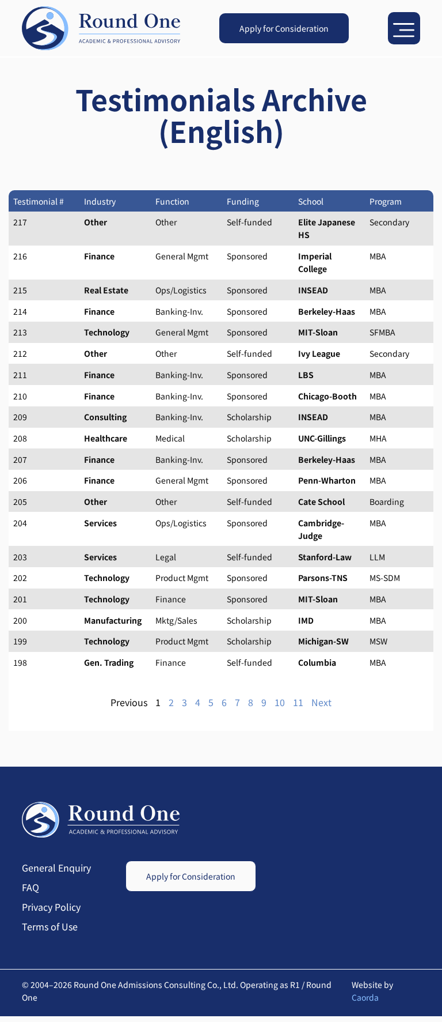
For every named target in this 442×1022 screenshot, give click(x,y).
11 (298, 702)
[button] (404, 28)
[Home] (101, 28)
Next (321, 702)
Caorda (365, 997)
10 (280, 702)
